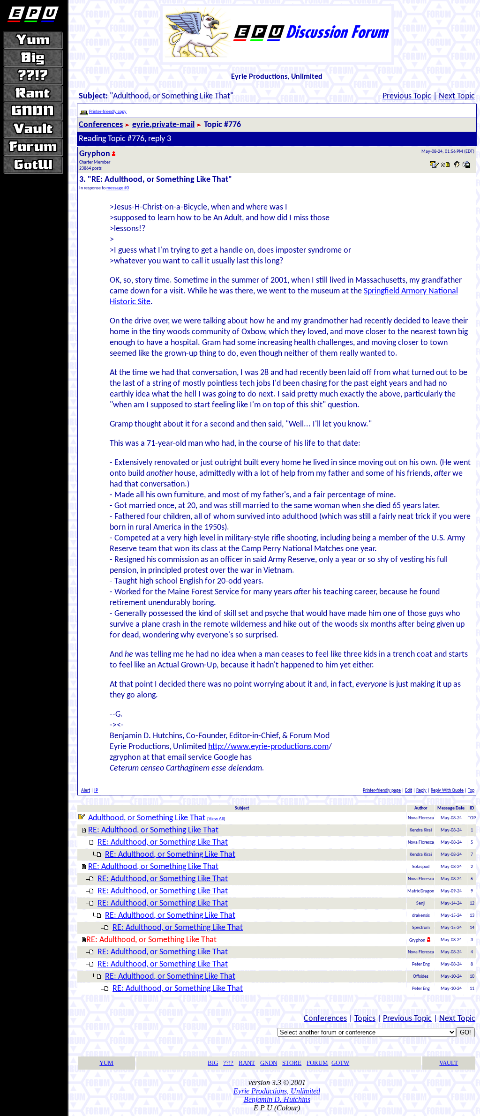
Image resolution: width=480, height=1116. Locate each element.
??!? (228, 1062)
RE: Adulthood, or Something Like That (153, 830)
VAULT (448, 1062)
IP (96, 790)
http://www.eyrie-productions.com (268, 746)
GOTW (340, 1062)
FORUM (317, 1062)
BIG (213, 1062)
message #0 (117, 188)
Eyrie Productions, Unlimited (276, 1091)
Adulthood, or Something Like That (146, 818)
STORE (291, 1062)
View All (216, 819)
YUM (106, 1062)
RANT (247, 1062)
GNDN (268, 1062)
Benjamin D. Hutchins (277, 1099)
